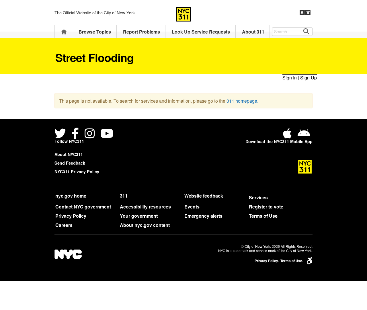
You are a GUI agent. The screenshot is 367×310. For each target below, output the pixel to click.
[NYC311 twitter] (61, 134)
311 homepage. (242, 101)
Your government (139, 215)
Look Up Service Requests (201, 31)
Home (64, 31)
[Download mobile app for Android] (304, 135)
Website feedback (203, 195)
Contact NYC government (83, 206)
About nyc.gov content (145, 225)
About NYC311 (68, 154)
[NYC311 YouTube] (107, 134)
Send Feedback (69, 163)
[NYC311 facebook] (75, 134)
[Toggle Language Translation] (305, 12)
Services (258, 197)
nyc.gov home (70, 195)
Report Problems (141, 31)
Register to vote (266, 206)
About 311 (253, 31)
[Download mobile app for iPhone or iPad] (288, 135)
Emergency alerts (203, 215)
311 (124, 195)
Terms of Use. (291, 261)
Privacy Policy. (267, 261)
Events (192, 206)
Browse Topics (95, 31)
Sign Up (308, 77)
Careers (64, 225)
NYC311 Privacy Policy (76, 171)
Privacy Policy (70, 215)
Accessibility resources (145, 206)
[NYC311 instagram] (89, 134)
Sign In (289, 77)
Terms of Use (263, 215)
